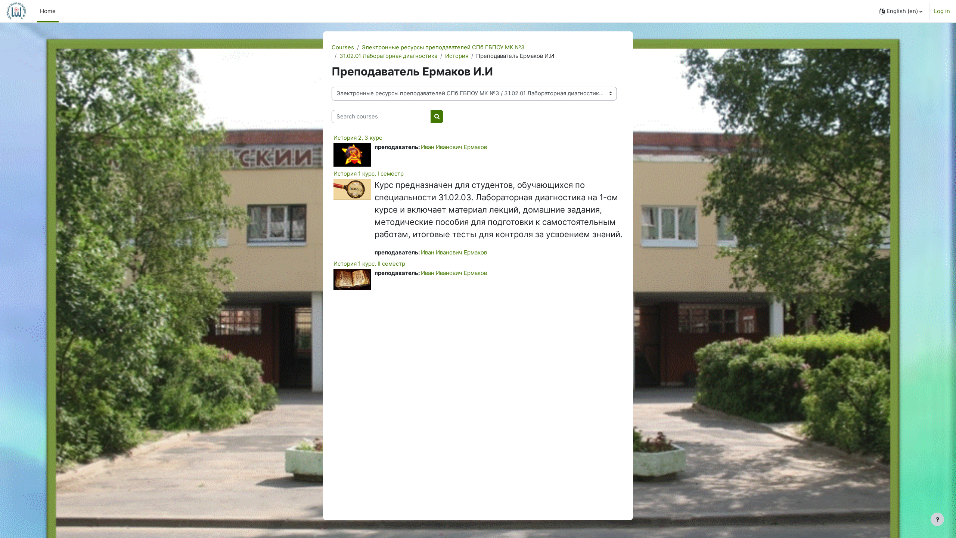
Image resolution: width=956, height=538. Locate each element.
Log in (942, 11)
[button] (901, 11)
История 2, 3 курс (357, 137)
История (456, 55)
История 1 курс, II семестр (369, 263)
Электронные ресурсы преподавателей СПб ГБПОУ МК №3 (443, 47)
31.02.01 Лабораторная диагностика (388, 55)
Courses (343, 47)
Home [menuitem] (48, 11)
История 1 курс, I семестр (368, 173)
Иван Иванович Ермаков (454, 147)
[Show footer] (937, 519)
